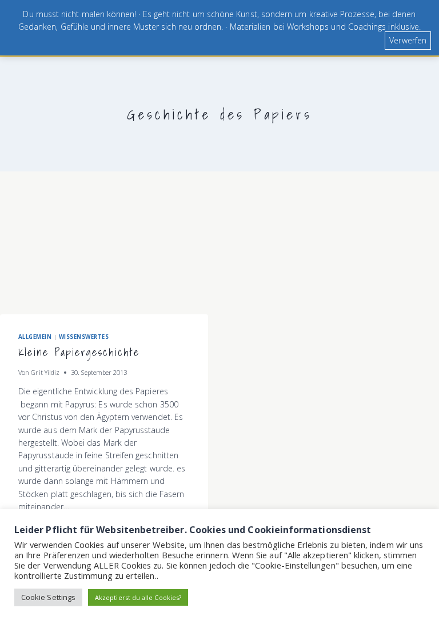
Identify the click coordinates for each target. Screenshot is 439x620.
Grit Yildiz (45, 372)
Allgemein (34, 337)
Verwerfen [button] (407, 40)
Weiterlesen (46, 527)
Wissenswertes (84, 337)
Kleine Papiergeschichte (79, 352)
